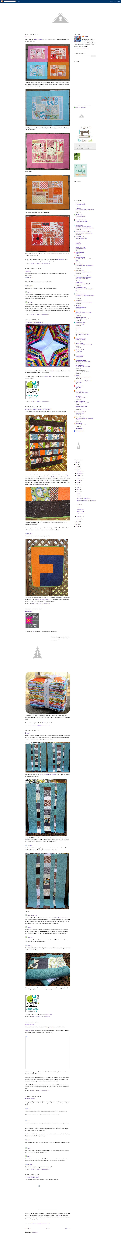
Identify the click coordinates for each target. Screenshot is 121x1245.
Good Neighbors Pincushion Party (83, 366)
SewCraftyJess (79, 391)
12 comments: (46, 1016)
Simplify (78, 242)
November (79, 473)
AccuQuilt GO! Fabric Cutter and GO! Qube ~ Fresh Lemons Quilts (84, 277)
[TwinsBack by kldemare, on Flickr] (29, 927)
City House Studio (80, 350)
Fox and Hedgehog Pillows (81, 397)
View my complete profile (81, 48)
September (79, 478)
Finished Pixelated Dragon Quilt (82, 402)
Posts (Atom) (35, 1232)
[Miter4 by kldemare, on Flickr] (28, 1156)
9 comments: (46, 603)
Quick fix (28, 271)
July (78, 482)
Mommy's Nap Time (81, 317)
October (79, 475)
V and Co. (78, 208)
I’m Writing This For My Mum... (83, 334)
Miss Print (78, 306)
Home (47, 1229)
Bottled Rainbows (38, 39)
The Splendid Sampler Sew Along (83, 361)
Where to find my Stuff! (81, 216)
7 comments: (46, 401)
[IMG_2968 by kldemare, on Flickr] (29, 302)
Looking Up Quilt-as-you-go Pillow (83, 319)
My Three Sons (79, 215)
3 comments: (46, 725)
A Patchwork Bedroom (80, 204)
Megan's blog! (48, 1014)
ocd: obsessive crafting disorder (83, 381)
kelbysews (78, 311)
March (78, 491)
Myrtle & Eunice (80, 333)
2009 (77, 524)
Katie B (86, 36)
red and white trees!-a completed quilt (83, 272)
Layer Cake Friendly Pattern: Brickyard (84, 233)
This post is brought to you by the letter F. (38, 409)
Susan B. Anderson (80, 257)
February (79, 516)
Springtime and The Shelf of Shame (83, 372)
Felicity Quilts (79, 264)
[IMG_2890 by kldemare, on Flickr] (29, 1164)
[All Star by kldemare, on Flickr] (46, 471)
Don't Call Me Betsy (81, 294)
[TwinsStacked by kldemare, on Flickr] (47, 986)
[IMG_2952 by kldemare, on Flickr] (47, 520)
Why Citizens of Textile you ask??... (83, 377)
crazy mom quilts (80, 270)
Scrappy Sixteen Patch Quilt (81, 221)
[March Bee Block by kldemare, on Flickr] (47, 367)
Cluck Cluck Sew (80, 252)
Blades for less (29, 1024)
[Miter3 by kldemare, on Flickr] (28, 1148)
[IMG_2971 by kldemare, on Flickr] (29, 292)
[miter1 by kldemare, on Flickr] (27, 1120)
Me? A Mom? (79, 428)
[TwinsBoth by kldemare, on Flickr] (47, 772)
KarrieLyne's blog (49, 1027)
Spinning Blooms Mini (80, 339)
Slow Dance (78, 387)
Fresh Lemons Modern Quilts (83, 275)
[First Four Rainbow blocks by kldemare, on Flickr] (47, 80)
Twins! (27, 733)
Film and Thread (80, 431)
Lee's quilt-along (60, 259)
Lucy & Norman (80, 417)
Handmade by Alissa (81, 287)
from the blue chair (80, 322)
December (79, 471)
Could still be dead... (80, 413)
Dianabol (77, 408)
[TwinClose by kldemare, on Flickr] (29, 945)
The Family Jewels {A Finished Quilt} (84, 302)
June (78, 485)
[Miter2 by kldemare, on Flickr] (28, 1140)
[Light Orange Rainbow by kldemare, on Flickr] (47, 210)
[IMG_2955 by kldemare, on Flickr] (46, 596)
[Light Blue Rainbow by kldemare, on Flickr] (47, 126)
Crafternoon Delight (81, 411)
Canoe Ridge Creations (81, 220)
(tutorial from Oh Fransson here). (59, 917)
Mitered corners (30, 1098)
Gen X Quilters (79, 282)
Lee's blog (44, 723)
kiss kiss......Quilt (80, 355)
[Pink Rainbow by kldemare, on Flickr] (47, 169)
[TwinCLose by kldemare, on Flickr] (29, 937)
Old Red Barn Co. (80, 237)
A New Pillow (79, 351)
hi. (76, 329)
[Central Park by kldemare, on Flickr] (47, 713)
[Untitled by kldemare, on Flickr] (47, 1068)
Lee (33, 631)
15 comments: (46, 263)
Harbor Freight (28, 1030)
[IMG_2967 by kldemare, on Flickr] (29, 286)
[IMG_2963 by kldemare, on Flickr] (29, 277)
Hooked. (28, 37)
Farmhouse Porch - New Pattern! (83, 283)
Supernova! (28, 611)
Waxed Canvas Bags (80, 324)
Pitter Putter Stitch (80, 401)
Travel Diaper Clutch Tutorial (82, 392)
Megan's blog (48, 376)
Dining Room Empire (81, 360)
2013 (77, 464)
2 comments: (46, 1169)
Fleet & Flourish (79, 356)
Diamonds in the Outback (81, 248)
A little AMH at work (32, 1177)
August (79, 480)
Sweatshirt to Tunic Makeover (82, 425)
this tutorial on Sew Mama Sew (51, 477)
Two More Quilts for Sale (81, 238)
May (78, 487)
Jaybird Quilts (79, 225)
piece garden (79, 423)
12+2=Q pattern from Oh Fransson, (48, 774)
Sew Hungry (79, 300)
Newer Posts (28, 1229)
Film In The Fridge (80, 247)
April (78, 489)
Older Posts (67, 1229)
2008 (77, 526)
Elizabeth (54, 370)
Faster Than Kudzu (80, 370)
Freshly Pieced (79, 343)
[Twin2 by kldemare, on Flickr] (47, 909)
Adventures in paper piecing (34, 322)
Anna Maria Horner (81, 338)
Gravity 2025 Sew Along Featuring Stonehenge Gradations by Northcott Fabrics (85, 227)
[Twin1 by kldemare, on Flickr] (46, 836)
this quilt (67, 475)
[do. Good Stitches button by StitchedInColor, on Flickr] (77, 159)
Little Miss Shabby (80, 203)
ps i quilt (78, 328)
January (79, 519)
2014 (77, 462)
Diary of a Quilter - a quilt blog (83, 231)
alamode (78, 375)
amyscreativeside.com (81, 406)
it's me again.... (79, 382)
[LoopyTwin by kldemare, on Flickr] (29, 845)
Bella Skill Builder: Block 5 (81, 307)
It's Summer (78, 243)
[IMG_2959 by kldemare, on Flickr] (29, 534)
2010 (77, 522)
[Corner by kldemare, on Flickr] (28, 1109)
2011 (77, 469)
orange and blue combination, (43, 599)
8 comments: (46, 314)
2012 (77, 466)
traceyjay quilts (79, 386)
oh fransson (78, 396)
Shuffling (78, 253)
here (59, 1215)
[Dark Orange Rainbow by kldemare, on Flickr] (47, 252)
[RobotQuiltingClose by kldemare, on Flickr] (31, 915)
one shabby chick (80, 365)
